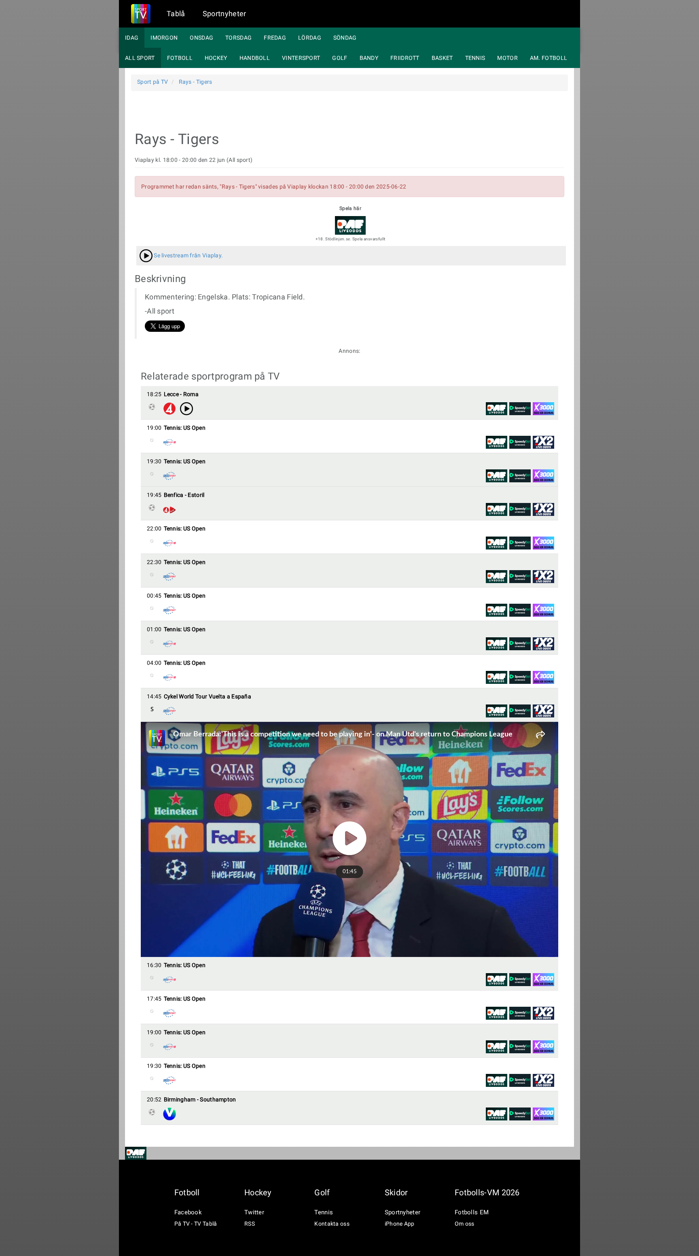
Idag (131, 37)
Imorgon (164, 37)
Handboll (254, 58)
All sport (140, 58)
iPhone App (400, 1223)
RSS (249, 1223)
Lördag (309, 37)
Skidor (396, 1192)
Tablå (176, 13)
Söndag (345, 37)
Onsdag (201, 37)
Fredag (275, 37)
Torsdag (238, 37)
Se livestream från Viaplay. (188, 255)
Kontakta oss (332, 1223)
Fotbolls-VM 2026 (487, 1192)
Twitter (254, 1212)
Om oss (464, 1223)
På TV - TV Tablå (195, 1223)
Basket (442, 58)
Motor (507, 58)
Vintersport (301, 58)
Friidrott (404, 58)
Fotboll (180, 58)
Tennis (475, 58)
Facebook (188, 1212)
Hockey (216, 58)
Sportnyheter (224, 13)
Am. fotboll (548, 58)
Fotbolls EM (472, 1212)
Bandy (369, 58)
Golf (339, 58)
